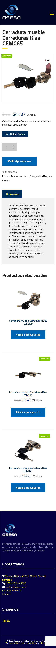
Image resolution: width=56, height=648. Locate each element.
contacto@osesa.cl (16, 587)
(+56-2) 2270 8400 (16, 583)
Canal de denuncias (12, 590)
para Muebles (41, 176)
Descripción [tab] (12, 194)
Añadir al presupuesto (19, 161)
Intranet (6, 594)
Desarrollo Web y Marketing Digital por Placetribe (28, 643)
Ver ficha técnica (15, 134)
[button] (48, 60)
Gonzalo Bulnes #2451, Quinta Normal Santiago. (23, 578)
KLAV (32, 176)
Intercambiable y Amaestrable (15, 176)
